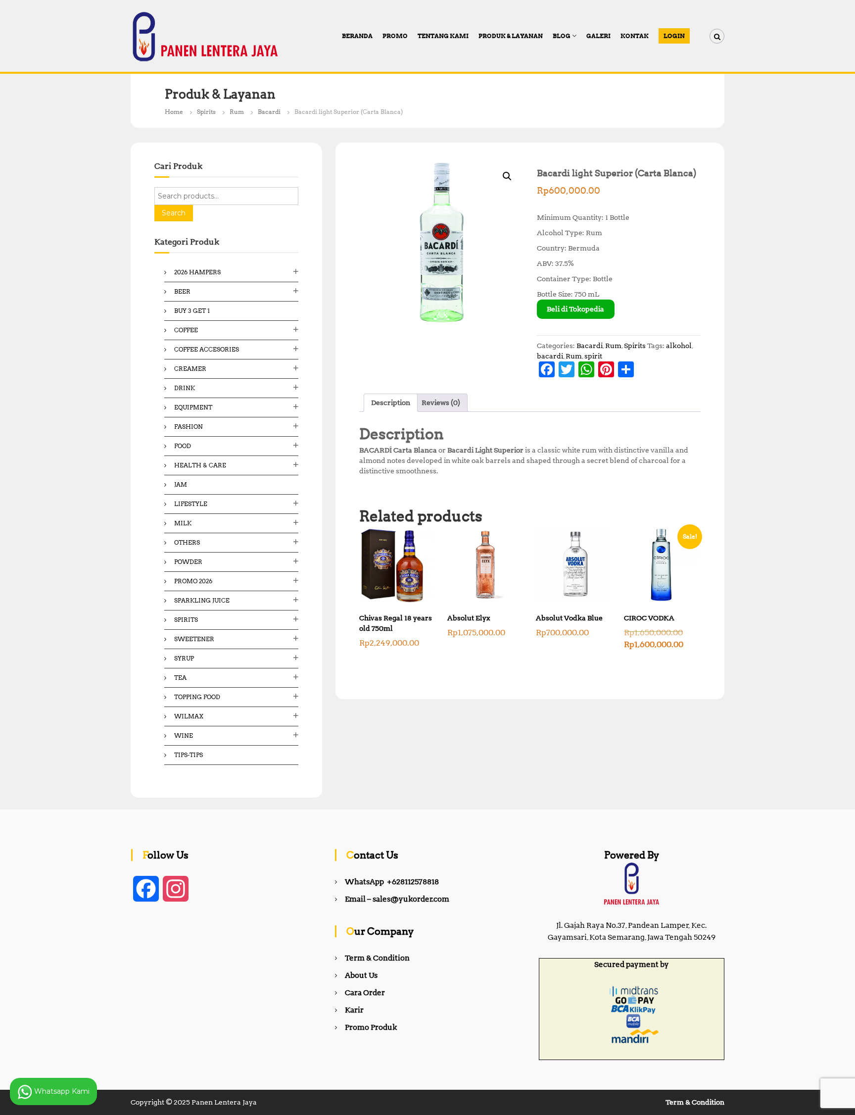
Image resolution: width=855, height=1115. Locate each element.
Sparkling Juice (202, 600)
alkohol (679, 346)
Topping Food (197, 697)
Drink (184, 388)
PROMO (395, 36)
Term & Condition (377, 958)
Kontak (634, 36)
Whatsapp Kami (61, 1090)
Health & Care (200, 465)
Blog (561, 36)
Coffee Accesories (206, 349)
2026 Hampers (197, 272)
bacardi (550, 356)
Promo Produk (371, 1027)
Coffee (186, 330)
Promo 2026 (193, 581)
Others (187, 542)
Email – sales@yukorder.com (397, 899)
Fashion (188, 426)
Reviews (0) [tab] (441, 402)
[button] (507, 176)
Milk (182, 523)
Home (174, 111)
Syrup (184, 658)
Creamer (190, 368)
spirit (593, 356)
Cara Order (365, 992)
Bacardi (269, 111)
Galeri (598, 36)
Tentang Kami (443, 36)
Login (674, 36)
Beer (182, 291)
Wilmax (188, 716)
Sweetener (194, 639)
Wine (183, 735)
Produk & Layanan (510, 36)
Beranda (357, 36)
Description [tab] (390, 402)
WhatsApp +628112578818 (392, 881)
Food (182, 446)
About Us (361, 975)
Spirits (206, 111)
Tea (180, 677)
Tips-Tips (188, 755)
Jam (180, 484)
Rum (237, 111)
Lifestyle (190, 503)
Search (174, 212)
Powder (188, 561)
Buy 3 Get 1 (192, 310)
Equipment (193, 407)
